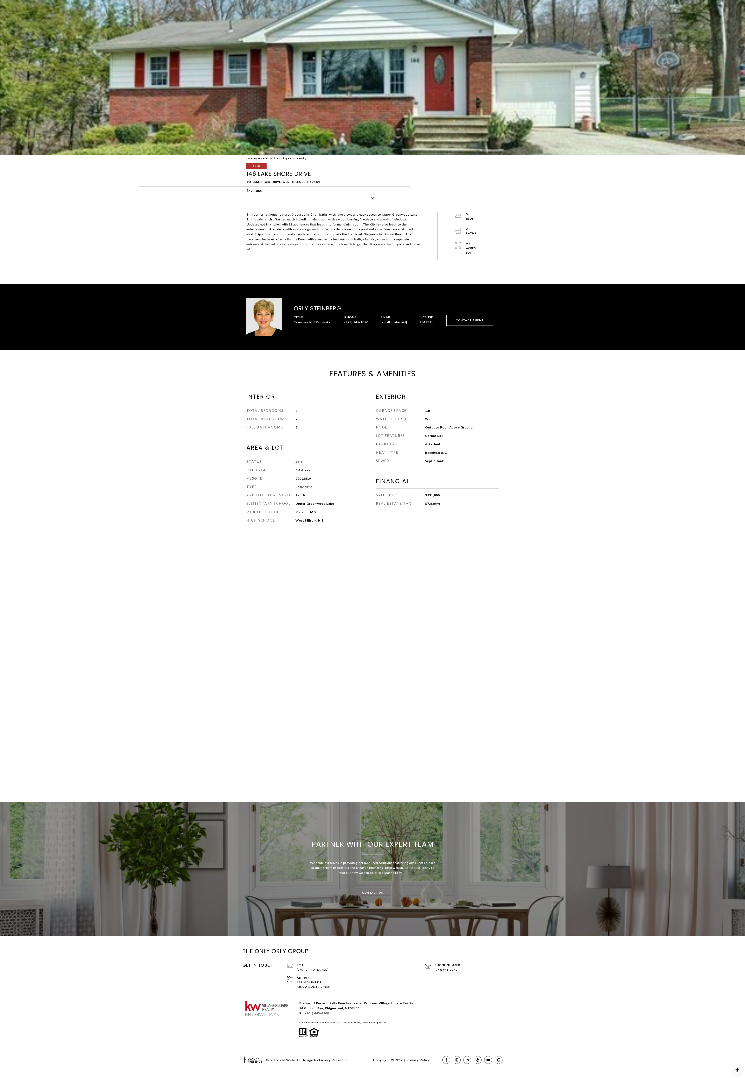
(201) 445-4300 (317, 1013)
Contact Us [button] (372, 892)
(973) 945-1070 (356, 322)
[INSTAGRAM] (457, 1060)
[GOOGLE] (498, 1060)
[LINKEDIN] (467, 1060)
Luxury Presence (333, 1060)
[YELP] (478, 1060)
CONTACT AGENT (470, 320)
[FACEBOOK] (446, 1060)
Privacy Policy (418, 1060)
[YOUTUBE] (488, 1060)
